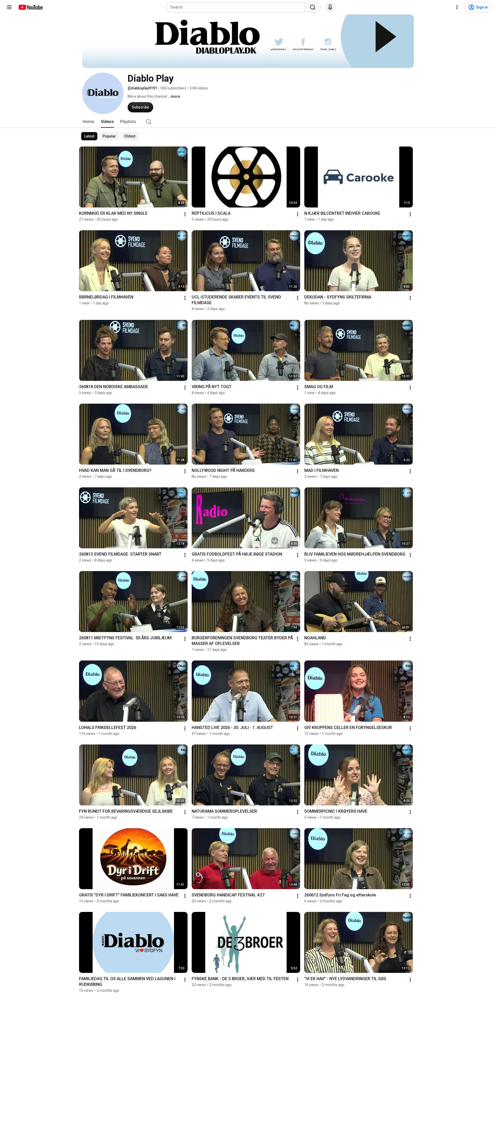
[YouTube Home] (30, 7)
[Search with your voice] (330, 7)
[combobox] (236, 7)
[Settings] (457, 7)
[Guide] (9, 7)
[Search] (312, 7)
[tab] (88, 122)
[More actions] (185, 214)
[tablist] (248, 122)
